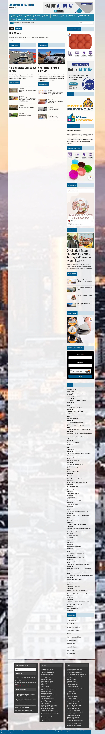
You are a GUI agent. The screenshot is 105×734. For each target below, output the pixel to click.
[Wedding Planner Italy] (42, 118)
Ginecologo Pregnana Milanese (74, 700)
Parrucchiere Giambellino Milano (75, 720)
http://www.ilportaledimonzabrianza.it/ (76, 674)
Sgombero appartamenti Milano (75, 457)
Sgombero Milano (71, 671)
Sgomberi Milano (70, 650)
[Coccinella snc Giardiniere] (13, 116)
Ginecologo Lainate (72, 694)
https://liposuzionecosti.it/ (47, 700)
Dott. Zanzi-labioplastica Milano (75, 604)
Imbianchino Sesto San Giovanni (48, 689)
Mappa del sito (71, 497)
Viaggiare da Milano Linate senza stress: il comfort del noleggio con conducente (56, 93)
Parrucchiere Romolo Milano (74, 723)
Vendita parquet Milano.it (47, 669)
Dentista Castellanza (72, 713)
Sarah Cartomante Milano (74, 546)
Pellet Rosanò (70, 542)
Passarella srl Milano (72, 418)
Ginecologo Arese (71, 693)
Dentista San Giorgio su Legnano (75, 712)
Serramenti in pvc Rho (72, 683)
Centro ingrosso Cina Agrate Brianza (22, 69)
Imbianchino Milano (71, 643)
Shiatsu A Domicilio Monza (47, 708)
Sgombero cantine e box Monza (75, 557)
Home (13, 16)
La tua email (80, 362)
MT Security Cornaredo (73, 586)
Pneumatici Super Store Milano (75, 411)
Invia (80, 376)
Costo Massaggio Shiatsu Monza (49, 705)
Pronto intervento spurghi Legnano (75, 688)
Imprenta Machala (45, 720)
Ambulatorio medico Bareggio (75, 422)
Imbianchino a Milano (72, 550)
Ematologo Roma (71, 677)
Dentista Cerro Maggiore (73, 708)
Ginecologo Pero (71, 706)
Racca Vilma (70, 446)
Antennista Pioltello (72, 489)
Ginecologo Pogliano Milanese (74, 701)
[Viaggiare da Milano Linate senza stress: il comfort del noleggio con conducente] (42, 93)
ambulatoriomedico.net (46, 693)
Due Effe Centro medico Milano (75, 508)
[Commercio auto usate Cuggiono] (51, 62)
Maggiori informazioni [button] (6, 733)
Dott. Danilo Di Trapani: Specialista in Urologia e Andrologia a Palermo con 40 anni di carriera (27, 99)
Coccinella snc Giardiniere (25, 115)
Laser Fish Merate (72, 404)
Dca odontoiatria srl (72, 535)
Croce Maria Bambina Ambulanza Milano (77, 590)
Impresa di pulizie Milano (72, 647)
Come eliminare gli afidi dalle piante (76, 531)
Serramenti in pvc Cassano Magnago (75, 676)
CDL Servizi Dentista (72, 486)
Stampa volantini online (73, 608)
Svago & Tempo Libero (31, 19)
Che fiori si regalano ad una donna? (84, 295)
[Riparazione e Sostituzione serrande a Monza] (13, 91)
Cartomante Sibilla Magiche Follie (76, 425)
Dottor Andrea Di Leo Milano (74, 407)
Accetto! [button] (98, 732)
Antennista (70, 597)
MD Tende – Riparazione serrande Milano (78, 601)
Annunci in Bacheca (72, 389)
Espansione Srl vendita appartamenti (77, 593)
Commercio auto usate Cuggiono (48, 69)
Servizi (21, 19)
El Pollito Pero (70, 475)
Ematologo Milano (71, 681)
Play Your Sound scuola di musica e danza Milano (79, 453)
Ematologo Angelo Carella (74, 415)
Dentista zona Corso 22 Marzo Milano (77, 572)
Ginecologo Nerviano (72, 698)
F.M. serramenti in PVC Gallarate (75, 553)
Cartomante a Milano (72, 504)
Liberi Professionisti (84, 16)
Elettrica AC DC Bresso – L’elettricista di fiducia (79, 433)
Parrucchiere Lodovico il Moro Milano (50, 713)
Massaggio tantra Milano (47, 716)
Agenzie (20, 16)
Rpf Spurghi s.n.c (71, 583)
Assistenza (37, 16)
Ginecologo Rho (71, 691)
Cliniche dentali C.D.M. (73, 493)
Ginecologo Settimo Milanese (74, 705)
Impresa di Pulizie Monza (73, 460)
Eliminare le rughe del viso (74, 561)
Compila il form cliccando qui (22, 686)
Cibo (63, 16)
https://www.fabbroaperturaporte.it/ (50, 712)
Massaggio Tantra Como (73, 396)
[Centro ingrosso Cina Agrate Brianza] (22, 62)
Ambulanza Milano (45, 696)
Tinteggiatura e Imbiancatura (48, 688)
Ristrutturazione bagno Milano (73, 627)
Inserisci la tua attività (73, 442)
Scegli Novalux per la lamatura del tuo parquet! (55, 102)
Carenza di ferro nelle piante (74, 579)
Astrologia (46, 16)
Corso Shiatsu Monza (46, 703)
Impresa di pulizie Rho (72, 689)
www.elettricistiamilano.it (47, 671)
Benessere (55, 16)
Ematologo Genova (71, 679)
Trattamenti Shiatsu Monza (47, 710)
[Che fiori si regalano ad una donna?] (71, 298)
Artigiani (28, 16)
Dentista (69, 634)
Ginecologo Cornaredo (72, 696)
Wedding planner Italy (72, 684)
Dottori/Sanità (72, 16)
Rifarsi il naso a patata (73, 471)
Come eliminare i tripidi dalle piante (76, 520)
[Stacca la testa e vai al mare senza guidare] (71, 290)
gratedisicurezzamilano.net (73, 715)
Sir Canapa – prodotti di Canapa (75, 500)
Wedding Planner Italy (53, 117)
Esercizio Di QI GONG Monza (48, 701)
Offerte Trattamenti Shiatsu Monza (49, 706)
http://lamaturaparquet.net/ (47, 698)
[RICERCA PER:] (86, 22)
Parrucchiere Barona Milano (74, 725)
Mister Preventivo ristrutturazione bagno (78, 511)
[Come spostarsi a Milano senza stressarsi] (71, 306)
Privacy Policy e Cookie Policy (75, 478)
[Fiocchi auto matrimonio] (42, 110)
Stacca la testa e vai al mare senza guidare (84, 288)
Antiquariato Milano (71, 640)
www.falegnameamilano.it (47, 674)
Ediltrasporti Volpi (72, 449)
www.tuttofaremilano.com (47, 677)
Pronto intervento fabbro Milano (74, 630)
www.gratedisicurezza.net (47, 672)
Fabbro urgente (71, 539)
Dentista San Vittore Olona (73, 710)
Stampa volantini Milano (73, 717)
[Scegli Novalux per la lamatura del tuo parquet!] (42, 102)
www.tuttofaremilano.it (46, 676)
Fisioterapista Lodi (71, 653)
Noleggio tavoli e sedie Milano (75, 464)
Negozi (13, 19)
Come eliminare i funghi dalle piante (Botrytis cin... (80, 575)
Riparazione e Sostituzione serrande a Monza (27, 90)
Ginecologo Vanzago (72, 703)
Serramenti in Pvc (71, 624)
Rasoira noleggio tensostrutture (26, 107)
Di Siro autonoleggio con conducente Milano (78, 564)
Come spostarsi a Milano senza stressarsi (83, 304)
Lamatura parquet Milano (72, 620)
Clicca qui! (69, 143)
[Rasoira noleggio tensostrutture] (13, 108)
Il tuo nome (80, 354)
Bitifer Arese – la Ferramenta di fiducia (77, 482)
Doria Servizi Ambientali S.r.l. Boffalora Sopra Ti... (80, 429)
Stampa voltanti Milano (72, 686)
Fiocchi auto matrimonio (53, 109)
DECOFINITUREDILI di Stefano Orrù (76, 524)
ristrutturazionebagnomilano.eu (48, 694)
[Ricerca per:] (16, 40)
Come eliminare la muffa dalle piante (76, 400)
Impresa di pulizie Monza (47, 683)
